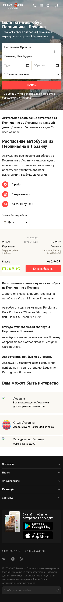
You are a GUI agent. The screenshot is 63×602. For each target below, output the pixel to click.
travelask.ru (8, 572)
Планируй (8, 489)
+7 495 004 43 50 (35, 551)
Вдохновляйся (11, 481)
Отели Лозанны (24, 422)
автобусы (13, 8)
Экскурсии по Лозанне (28, 439)
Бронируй (7, 497)
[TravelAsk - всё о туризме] (13, 5)
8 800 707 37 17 (11, 551)
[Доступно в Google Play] (38, 526)
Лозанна (19, 398)
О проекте (8, 464)
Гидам (6, 472)
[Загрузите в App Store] (38, 535)
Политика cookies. (26, 583)
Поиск (31, 85)
